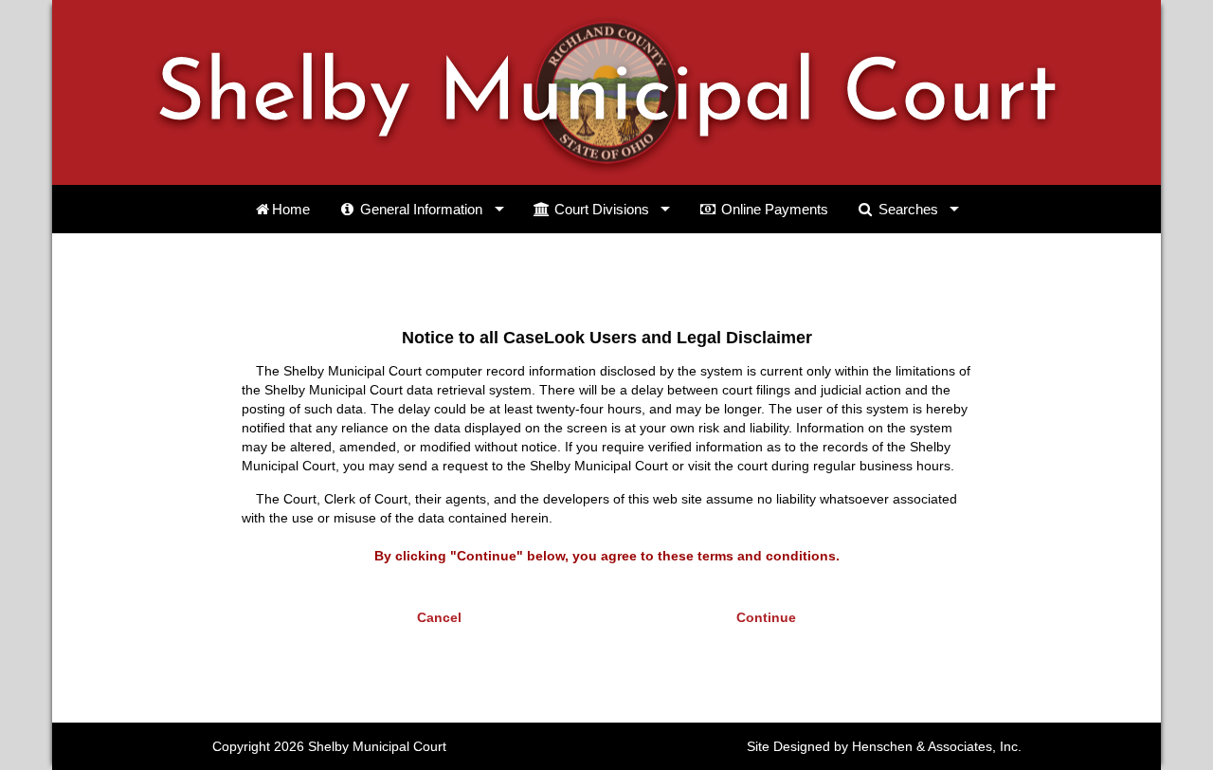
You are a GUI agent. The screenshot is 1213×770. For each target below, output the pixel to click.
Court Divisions (600, 209)
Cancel (439, 617)
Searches (906, 209)
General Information (419, 209)
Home (291, 209)
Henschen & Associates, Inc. (937, 746)
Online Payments (772, 209)
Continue (766, 617)
